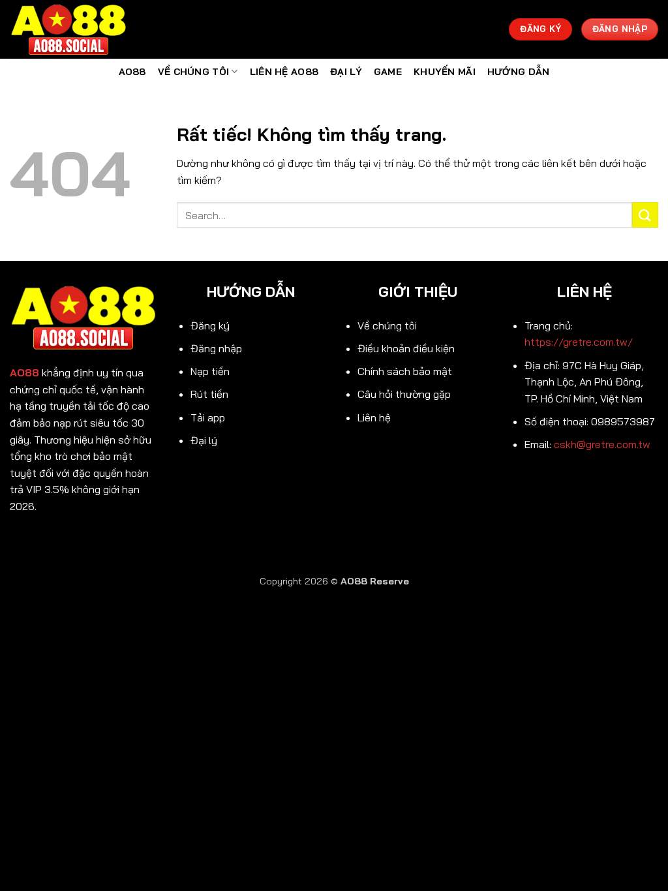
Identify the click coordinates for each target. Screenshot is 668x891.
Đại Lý (346, 72)
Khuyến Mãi (445, 72)
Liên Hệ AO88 (284, 72)
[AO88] (75, 29)
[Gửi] (645, 215)
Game (388, 72)
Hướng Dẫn (518, 72)
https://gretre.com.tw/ (578, 341)
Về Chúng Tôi (193, 72)
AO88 (132, 72)
